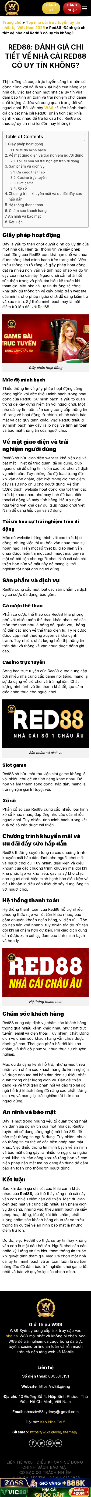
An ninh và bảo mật (24, 216)
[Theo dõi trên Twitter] (41, 1443)
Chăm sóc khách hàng (28, 211)
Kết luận (16, 222)
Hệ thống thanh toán (26, 205)
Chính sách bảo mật (45, 1467)
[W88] (21, 8)
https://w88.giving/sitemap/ (53, 1432)
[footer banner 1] (45, 1483)
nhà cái (12, 1336)
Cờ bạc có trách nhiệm (45, 1472)
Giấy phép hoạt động (25, 144)
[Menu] (84, 8)
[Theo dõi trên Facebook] (33, 1443)
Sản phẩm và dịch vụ (27, 166)
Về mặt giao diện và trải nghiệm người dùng (46, 155)
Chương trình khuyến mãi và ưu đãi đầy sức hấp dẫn (45, 196)
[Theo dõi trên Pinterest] (50, 1443)
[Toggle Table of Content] (78, 137)
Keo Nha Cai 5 (52, 1422)
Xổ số (22, 188)
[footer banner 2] (45, 1492)
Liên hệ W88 (20, 1462)
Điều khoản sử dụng (60, 1462)
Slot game (25, 183)
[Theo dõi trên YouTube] (58, 1443)
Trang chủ (11, 22)
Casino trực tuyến (32, 178)
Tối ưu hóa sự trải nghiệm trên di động (47, 161)
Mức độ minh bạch (31, 150)
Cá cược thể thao (30, 172)
